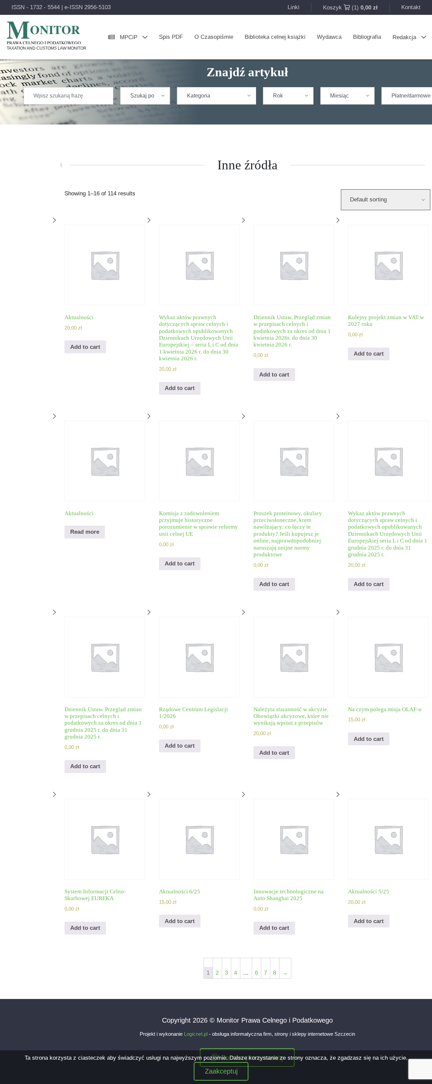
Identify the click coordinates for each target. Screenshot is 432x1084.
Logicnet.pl (196, 1034)
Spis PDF (171, 37)
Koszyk (332, 7)
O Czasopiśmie (213, 37)
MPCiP (128, 37)
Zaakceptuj (221, 1071)
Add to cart (85, 347)
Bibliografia (367, 37)
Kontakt (411, 7)
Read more (84, 532)
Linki (293, 7)
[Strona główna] (44, 33)
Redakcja (404, 37)
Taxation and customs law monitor (46, 48)
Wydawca (329, 37)
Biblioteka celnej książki (275, 37)
